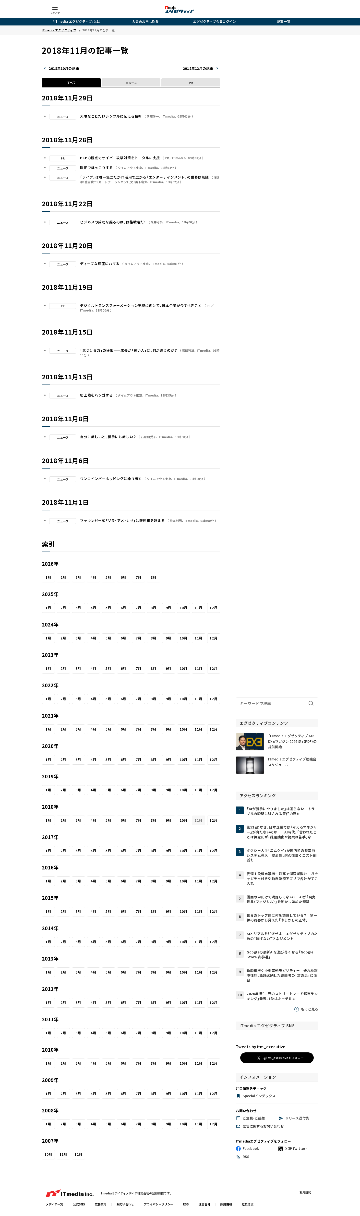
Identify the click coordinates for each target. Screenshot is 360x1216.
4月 (93, 577)
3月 (78, 577)
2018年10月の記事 (64, 68)
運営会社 (204, 1204)
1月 (48, 577)
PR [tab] (191, 83)
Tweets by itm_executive (260, 1046)
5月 (108, 577)
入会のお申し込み (145, 21)
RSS (186, 1204)
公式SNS (79, 1204)
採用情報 (226, 1204)
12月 (213, 607)
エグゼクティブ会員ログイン (214, 21)
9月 (168, 607)
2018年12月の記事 (198, 68)
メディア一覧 (54, 1204)
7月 (138, 577)
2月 (63, 577)
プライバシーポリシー (158, 1204)
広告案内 (101, 1204)
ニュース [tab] (131, 83)
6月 (123, 577)
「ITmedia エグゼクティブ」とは (76, 21)
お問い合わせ (125, 1204)
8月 (153, 577)
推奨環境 (247, 1204)
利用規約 (305, 1192)
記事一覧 (283, 21)
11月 (199, 607)
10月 (184, 607)
